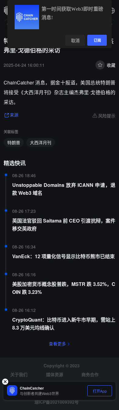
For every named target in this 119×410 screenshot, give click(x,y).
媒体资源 (54, 374)
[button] (111, 10)
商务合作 (90, 374)
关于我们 (18, 374)
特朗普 (13, 142)
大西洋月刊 (40, 142)
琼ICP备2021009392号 (56, 402)
